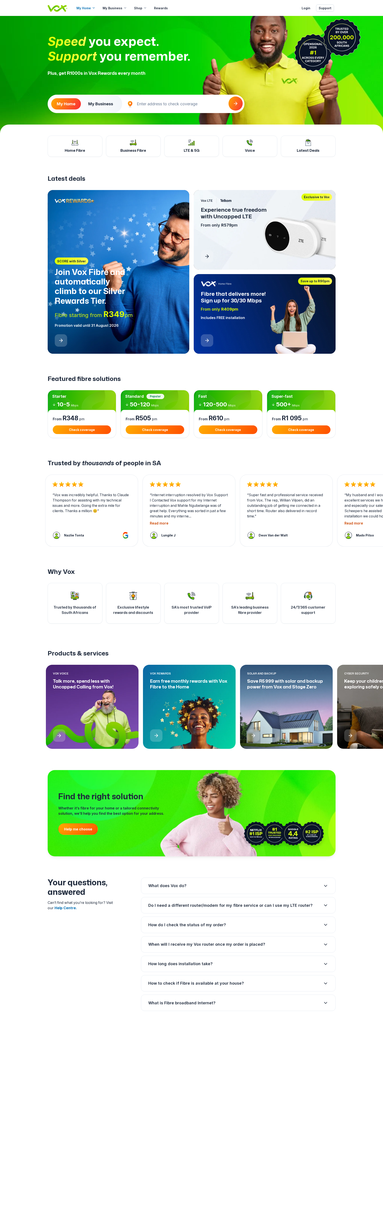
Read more (159, 523)
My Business (112, 8)
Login (306, 8)
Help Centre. (66, 908)
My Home (83, 8)
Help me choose (78, 829)
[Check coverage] (236, 103)
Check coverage (82, 430)
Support (325, 8)
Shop (138, 8)
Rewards (161, 8)
